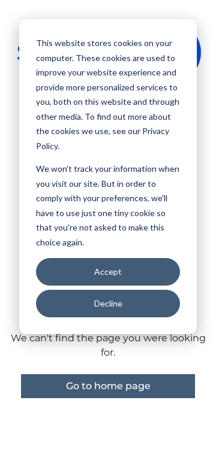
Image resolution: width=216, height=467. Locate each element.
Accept (108, 271)
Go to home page (108, 386)
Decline (108, 303)
